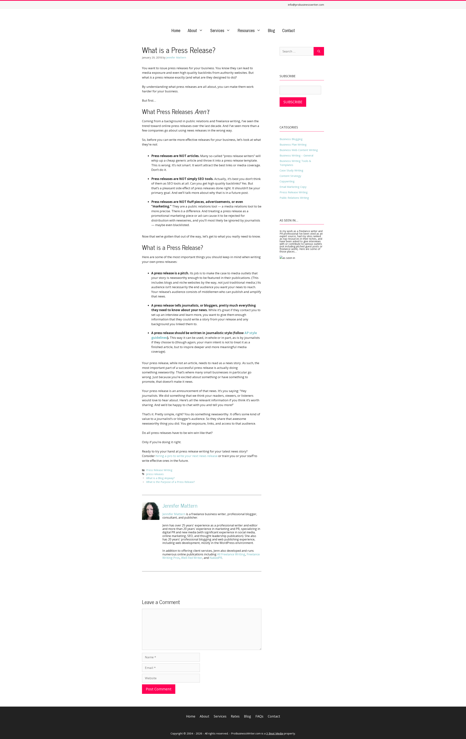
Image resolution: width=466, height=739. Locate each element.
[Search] (319, 51)
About (192, 30)
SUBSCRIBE (292, 101)
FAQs (259, 716)
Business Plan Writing (293, 144)
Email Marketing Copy (293, 187)
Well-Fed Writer (191, 558)
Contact (288, 30)
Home (175, 30)
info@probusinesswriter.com (306, 4)
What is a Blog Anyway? (160, 478)
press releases (155, 474)
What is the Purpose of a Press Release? (170, 482)
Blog (271, 30)
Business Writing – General (296, 155)
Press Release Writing (159, 470)
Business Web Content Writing (299, 150)
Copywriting (287, 181)
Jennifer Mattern (179, 505)
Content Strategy (290, 176)
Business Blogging (291, 139)
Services (217, 30)
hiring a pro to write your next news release (186, 456)
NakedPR (216, 558)
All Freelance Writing (231, 554)
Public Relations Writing (294, 197)
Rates (235, 716)
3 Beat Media (274, 733)
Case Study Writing (291, 170)
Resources (246, 30)
